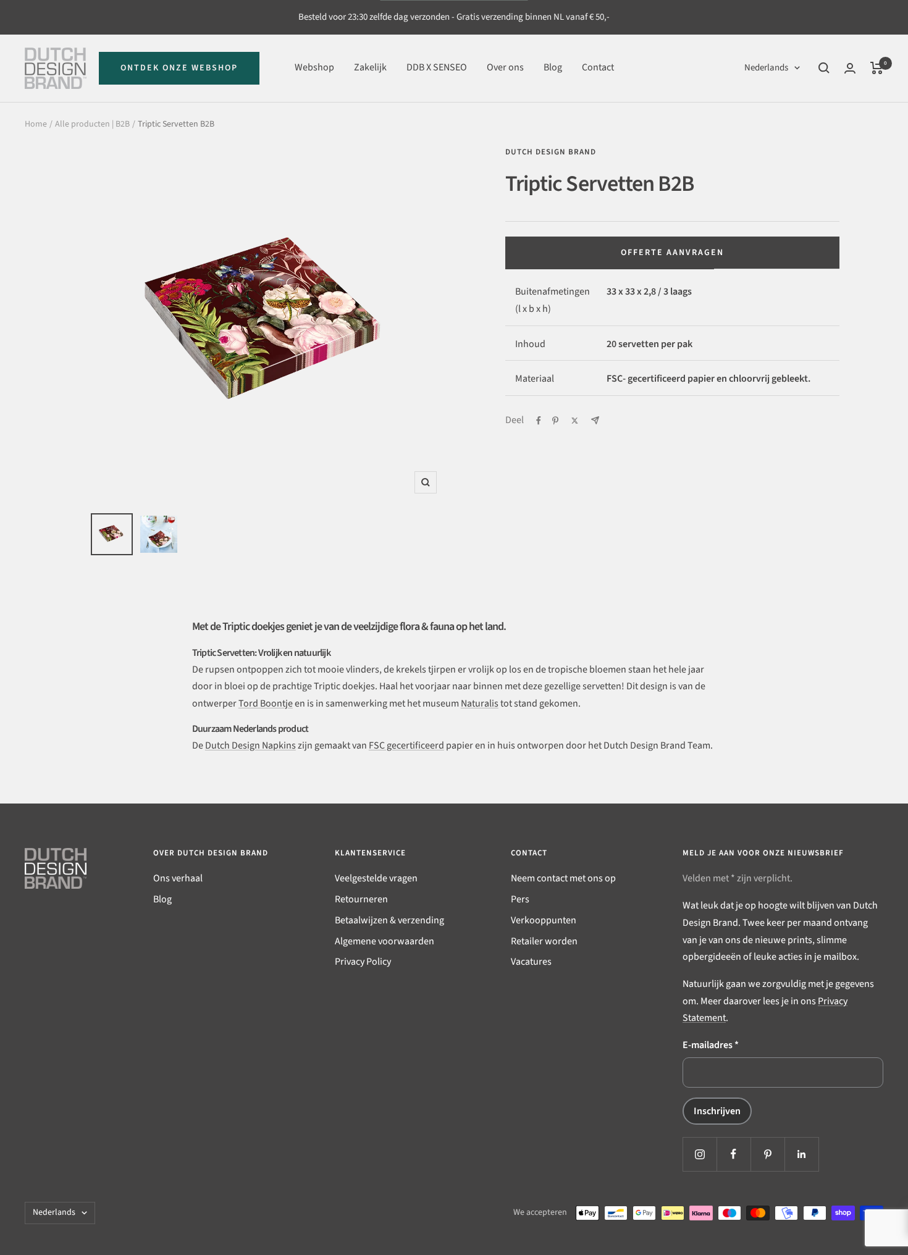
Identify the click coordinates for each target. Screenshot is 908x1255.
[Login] (849, 68)
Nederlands (766, 67)
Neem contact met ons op (563, 878)
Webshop (314, 67)
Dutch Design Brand (550, 151)
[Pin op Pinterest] (555, 420)
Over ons (505, 67)
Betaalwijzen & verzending (389, 920)
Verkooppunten (543, 920)
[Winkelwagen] (876, 68)
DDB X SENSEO (436, 67)
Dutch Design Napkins (250, 745)
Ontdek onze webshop (179, 68)
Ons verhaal (178, 878)
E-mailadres (711, 1045)
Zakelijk (370, 67)
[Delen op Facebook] (538, 420)
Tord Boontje (265, 703)
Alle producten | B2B (92, 124)
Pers (520, 899)
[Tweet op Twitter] (575, 420)
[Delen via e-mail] (595, 420)
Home (36, 124)
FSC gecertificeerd (406, 745)
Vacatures (531, 961)
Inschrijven (717, 1111)
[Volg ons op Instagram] (700, 1154)
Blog (553, 67)
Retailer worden (544, 941)
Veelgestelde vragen (376, 878)
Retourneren (361, 899)
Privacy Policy (363, 961)
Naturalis (479, 703)
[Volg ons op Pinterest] (767, 1154)
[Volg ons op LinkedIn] (801, 1154)
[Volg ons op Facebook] (733, 1154)
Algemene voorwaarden (384, 941)
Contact (598, 67)
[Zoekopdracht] (824, 67)
